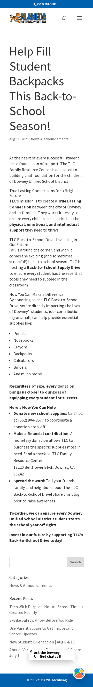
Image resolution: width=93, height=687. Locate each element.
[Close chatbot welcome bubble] (31, 651)
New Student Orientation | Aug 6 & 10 (42, 641)
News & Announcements (49, 139)
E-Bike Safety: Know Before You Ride (41, 620)
